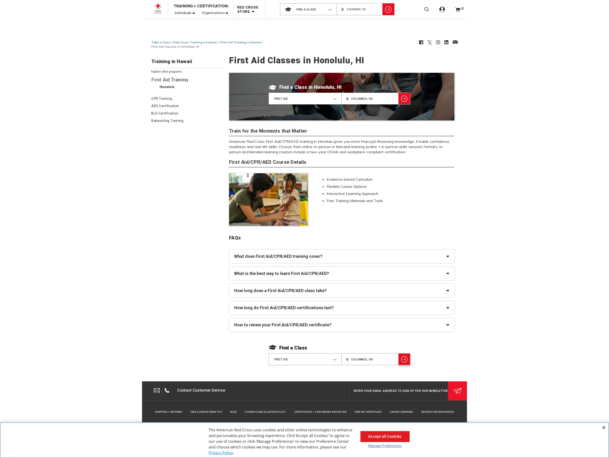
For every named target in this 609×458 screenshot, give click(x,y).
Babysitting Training (167, 121)
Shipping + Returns (168, 412)
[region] (304, 440)
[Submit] (457, 390)
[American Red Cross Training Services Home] (158, 8)
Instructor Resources (437, 412)
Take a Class (161, 42)
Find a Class (293, 87)
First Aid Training (169, 80)
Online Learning (401, 412)
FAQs (233, 412)
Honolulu (167, 87)
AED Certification (165, 106)
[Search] (426, 12)
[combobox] (308, 9)
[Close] (604, 427)
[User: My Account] (442, 12)
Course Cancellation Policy (265, 412)
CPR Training (161, 98)
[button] (341, 256)
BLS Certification (165, 113)
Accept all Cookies (385, 436)
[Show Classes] (388, 9)
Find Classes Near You (206, 412)
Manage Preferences (385, 445)
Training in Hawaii (171, 61)
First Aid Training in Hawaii (240, 42)
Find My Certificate (368, 412)
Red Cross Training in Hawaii (195, 42)
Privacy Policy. (221, 452)
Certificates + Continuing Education (320, 412)
